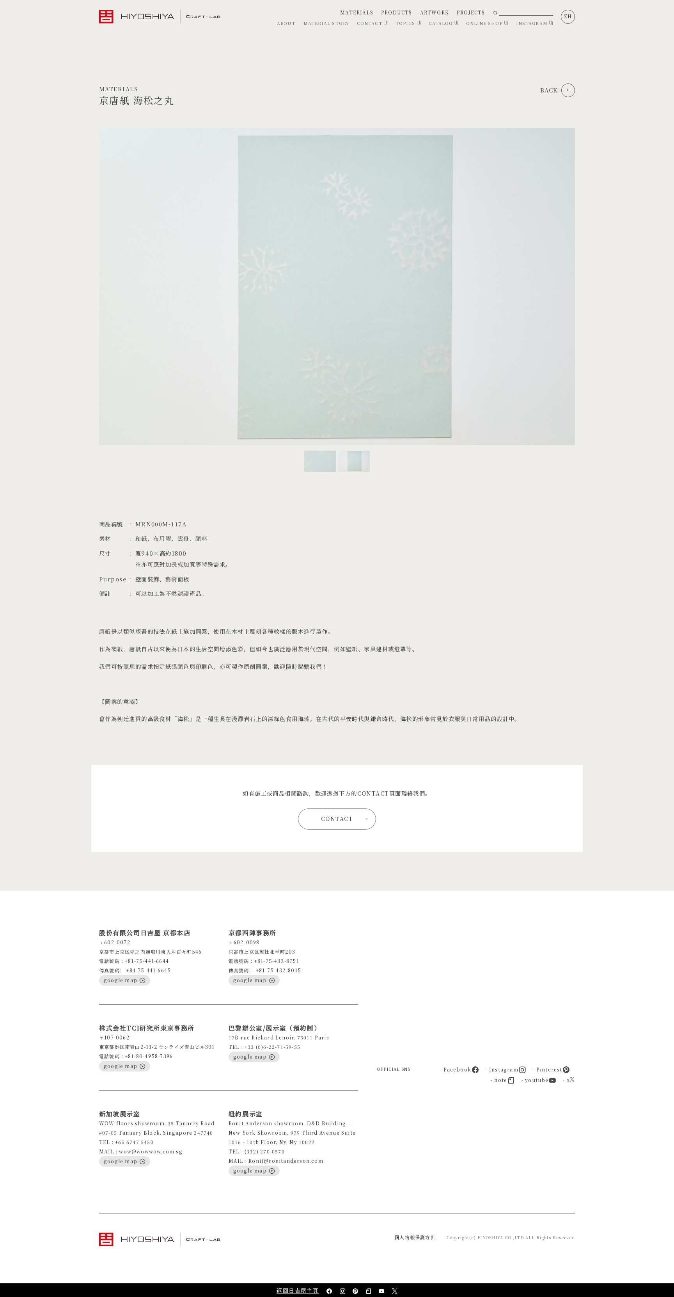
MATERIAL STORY (326, 23)
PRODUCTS (396, 12)
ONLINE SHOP (485, 23)
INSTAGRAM (532, 23)
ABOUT (286, 23)
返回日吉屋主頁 (298, 1290)
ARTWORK (434, 12)
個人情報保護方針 (415, 1237)
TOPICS (406, 23)
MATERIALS (356, 12)
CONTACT (370, 23)
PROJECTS (471, 12)
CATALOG (441, 23)
